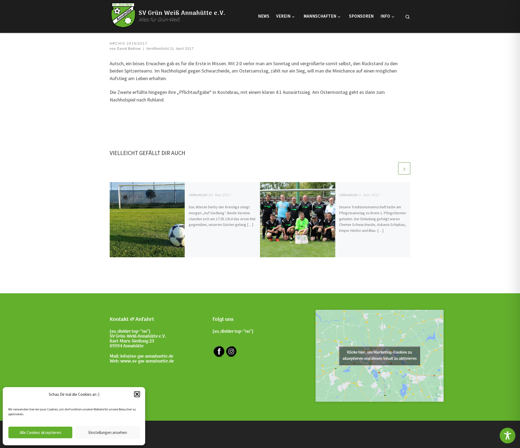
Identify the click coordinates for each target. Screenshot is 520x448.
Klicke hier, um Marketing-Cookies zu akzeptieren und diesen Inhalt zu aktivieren (380, 356)
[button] (137, 394)
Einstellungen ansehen (107, 432)
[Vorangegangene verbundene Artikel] (391, 168)
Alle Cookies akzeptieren (40, 432)
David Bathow (129, 49)
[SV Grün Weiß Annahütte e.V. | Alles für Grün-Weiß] (123, 15)
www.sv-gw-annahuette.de (147, 361)
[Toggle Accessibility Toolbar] (507, 435)
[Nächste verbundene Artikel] (404, 168)
